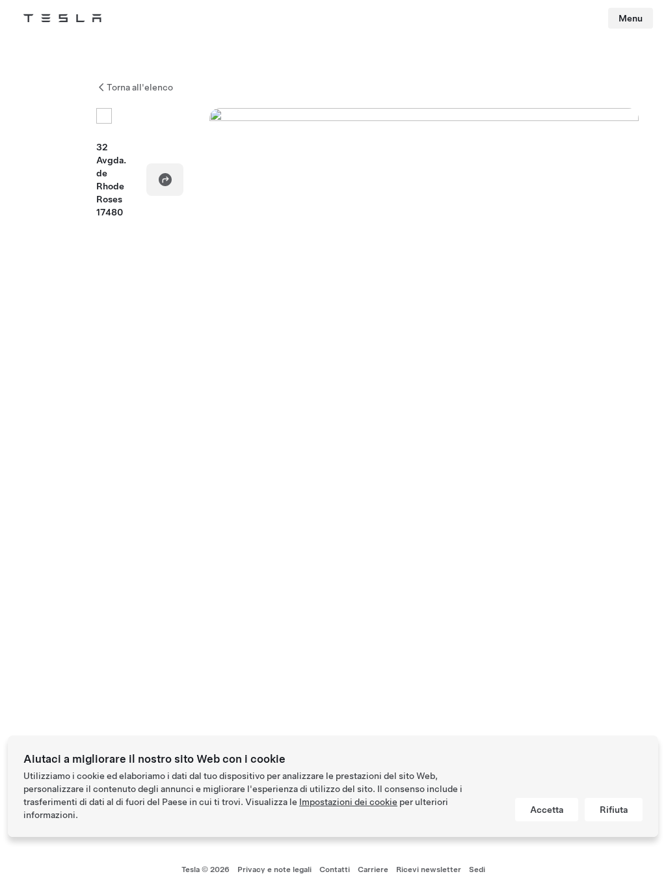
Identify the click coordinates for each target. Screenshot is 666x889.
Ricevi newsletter (428, 869)
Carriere (373, 869)
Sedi (477, 869)
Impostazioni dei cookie (348, 802)
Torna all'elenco (140, 87)
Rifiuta (614, 809)
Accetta (546, 809)
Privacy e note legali (274, 869)
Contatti (334, 869)
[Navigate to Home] (62, 18)
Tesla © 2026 (205, 869)
